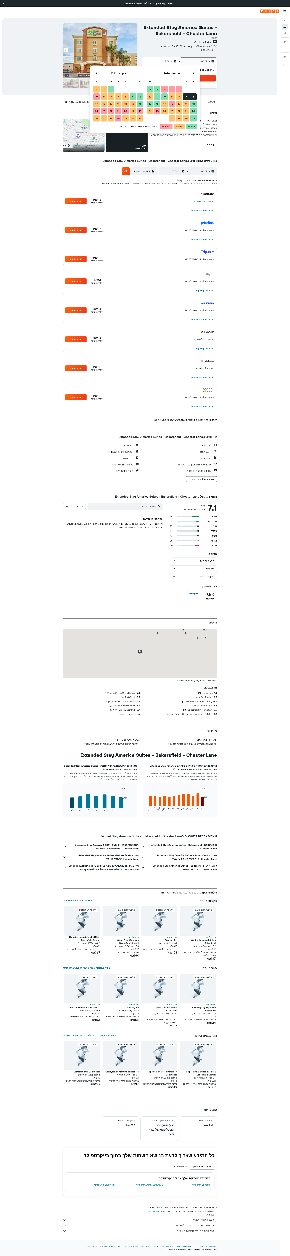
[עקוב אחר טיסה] (285, 48)
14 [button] (186, 103)
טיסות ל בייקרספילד (201, 1185)
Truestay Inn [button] (171, 940)
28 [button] (186, 118)
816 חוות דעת (199, 41)
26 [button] (150, 111)
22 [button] (179, 111)
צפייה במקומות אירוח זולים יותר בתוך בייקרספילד (86, 968)
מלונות (200, 1246)
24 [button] (164, 111)
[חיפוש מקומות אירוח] (285, 27)
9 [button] (171, 96)
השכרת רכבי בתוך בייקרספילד (149, 1185)
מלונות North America (185, 1246)
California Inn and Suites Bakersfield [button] (203, 941)
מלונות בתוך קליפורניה (141, 1246)
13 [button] (193, 103)
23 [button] (171, 111)
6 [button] (193, 96)
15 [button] (179, 103)
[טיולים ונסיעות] (285, 57)
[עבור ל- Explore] (285, 42)
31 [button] (96, 118)
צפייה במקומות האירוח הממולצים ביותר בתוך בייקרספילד (90, 1035)
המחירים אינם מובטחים (156, 1211)
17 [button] (164, 103)
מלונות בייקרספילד (94, 1246)
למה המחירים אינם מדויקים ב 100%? (195, 1230)
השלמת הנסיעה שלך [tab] (202, 1166)
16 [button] (172, 103)
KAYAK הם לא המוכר (203, 1220)
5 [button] (150, 89)
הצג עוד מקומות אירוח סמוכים (77, 900)
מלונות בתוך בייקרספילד (105, 1185)
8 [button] (179, 96)
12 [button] (150, 96)
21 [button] (186, 111)
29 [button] (179, 118)
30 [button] (171, 118)
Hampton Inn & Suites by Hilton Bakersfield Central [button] (84, 938)
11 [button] (157, 96)
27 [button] (193, 118)
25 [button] (157, 111)
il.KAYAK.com (211, 1246)
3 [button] (164, 89)
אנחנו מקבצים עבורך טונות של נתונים (195, 1225)
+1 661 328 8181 (209, 49)
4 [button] (157, 89)
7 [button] (186, 96)
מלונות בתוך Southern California (117, 1246)
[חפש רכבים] (285, 33)
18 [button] (157, 103)
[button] (3, 3)
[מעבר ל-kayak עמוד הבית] (269, 11)
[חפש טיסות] (285, 21)
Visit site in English (133, 3)
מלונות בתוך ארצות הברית (163, 1246)
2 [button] (171, 89)
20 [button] (193, 111)
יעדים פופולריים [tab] (180, 1166)
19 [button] (150, 103)
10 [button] (164, 96)
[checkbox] (202, 596)
